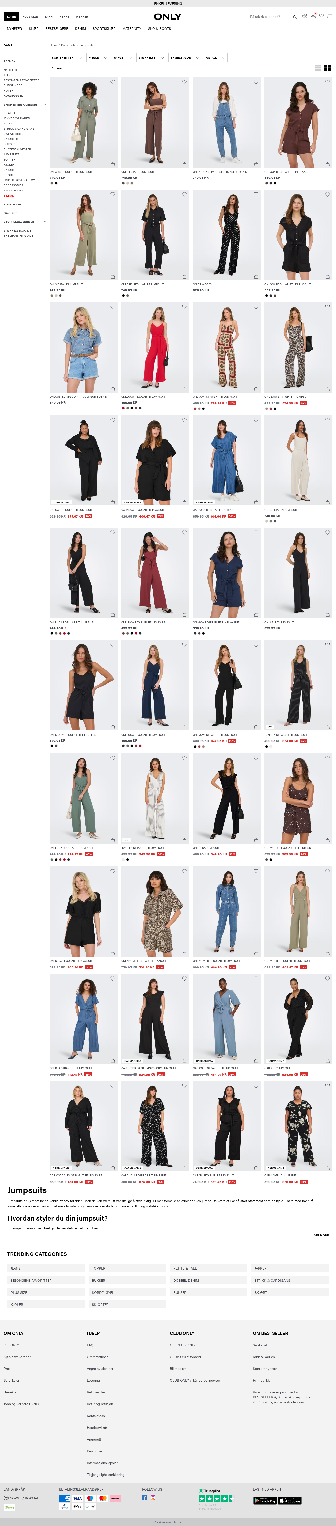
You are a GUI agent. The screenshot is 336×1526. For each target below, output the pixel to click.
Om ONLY (14, 1332)
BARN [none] (49, 16)
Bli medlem (178, 1368)
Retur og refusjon (100, 1403)
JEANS (15, 1268)
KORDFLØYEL (103, 1292)
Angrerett (94, 1439)
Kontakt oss (96, 1415)
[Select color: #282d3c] (271, 183)
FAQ (90, 1344)
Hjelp (93, 1332)
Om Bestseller (270, 1332)
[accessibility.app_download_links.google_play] (265, 1504)
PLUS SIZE (19, 1292)
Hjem (53, 45)
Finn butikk (261, 1380)
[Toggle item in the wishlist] (113, 82)
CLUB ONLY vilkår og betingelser (195, 1380)
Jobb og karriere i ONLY (22, 1403)
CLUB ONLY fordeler (185, 1356)
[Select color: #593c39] (266, 183)
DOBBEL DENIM (186, 1280)
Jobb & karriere (264, 1356)
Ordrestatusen (97, 1356)
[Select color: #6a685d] (52, 183)
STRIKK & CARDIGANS (272, 1280)
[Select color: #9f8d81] (199, 409)
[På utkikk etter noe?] (295, 16)
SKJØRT (261, 1292)
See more (321, 1235)
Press (8, 1368)
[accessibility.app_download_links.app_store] (289, 1504)
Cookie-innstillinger (168, 1521)
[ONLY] (168, 18)
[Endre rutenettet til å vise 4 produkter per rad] (327, 68)
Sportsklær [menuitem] (104, 28)
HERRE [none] (64, 16)
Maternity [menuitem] (131, 28)
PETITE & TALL (185, 1268)
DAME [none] (11, 16)
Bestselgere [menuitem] (57, 28)
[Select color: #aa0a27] (123, 408)
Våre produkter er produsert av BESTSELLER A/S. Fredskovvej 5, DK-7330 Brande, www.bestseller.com (281, 1397)
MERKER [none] (82, 16)
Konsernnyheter (265, 1368)
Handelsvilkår (97, 1427)
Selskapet (260, 1344)
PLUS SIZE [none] (30, 16)
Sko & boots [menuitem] (159, 28)
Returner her (96, 1392)
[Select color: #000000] (56, 183)
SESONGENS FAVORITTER (31, 1280)
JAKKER (261, 1268)
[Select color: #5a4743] (123, 183)
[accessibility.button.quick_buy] (113, 164)
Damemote (68, 45)
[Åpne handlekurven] (329, 16)
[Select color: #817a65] (132, 183)
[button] (84, 122)
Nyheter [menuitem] (14, 28)
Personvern (95, 1450)
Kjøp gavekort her (17, 1356)
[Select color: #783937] (136, 408)
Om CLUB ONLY (183, 1344)
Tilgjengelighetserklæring (105, 1474)
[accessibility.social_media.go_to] (144, 1498)
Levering (93, 1380)
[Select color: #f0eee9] (271, 746)
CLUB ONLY (182, 1332)
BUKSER (98, 1280)
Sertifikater (11, 1380)
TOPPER (98, 1268)
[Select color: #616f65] (127, 408)
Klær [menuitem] (34, 28)
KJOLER (17, 1304)
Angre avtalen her (100, 1368)
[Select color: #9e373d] (195, 409)
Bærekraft (11, 1392)
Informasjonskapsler (102, 1462)
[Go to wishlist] (321, 16)
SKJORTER (100, 1304)
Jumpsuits (86, 45)
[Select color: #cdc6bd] (127, 183)
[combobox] (67, 57)
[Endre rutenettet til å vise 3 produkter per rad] (318, 68)
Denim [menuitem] (80, 28)
